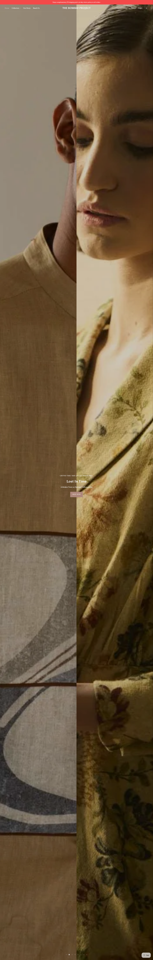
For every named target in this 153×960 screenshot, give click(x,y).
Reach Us (36, 8)
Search (133, 8)
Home (7, 8)
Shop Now (76, 494)
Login (140, 8)
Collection (15, 8)
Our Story (26, 8)
